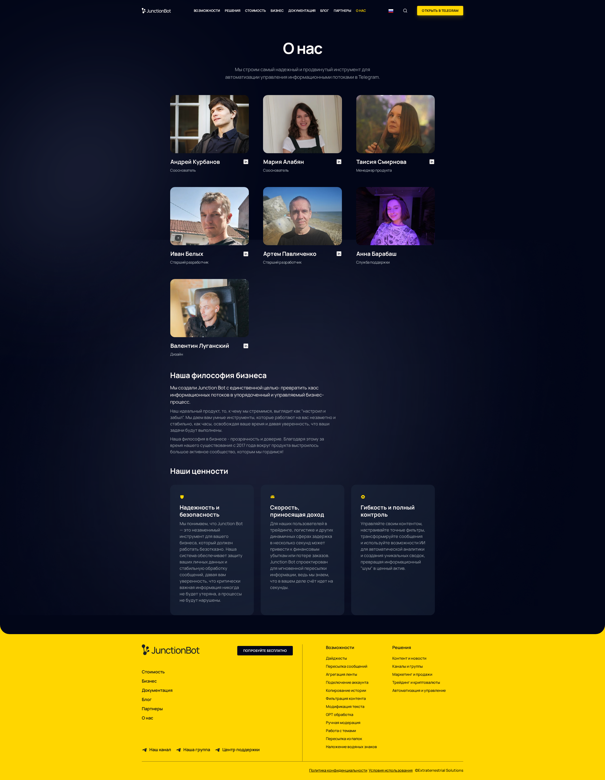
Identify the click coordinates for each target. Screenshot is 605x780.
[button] (207, 10)
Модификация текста (345, 706)
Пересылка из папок (344, 738)
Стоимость (255, 10)
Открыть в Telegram (440, 10)
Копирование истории (346, 690)
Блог (324, 10)
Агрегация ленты (341, 674)
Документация (301, 10)
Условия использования (391, 770)
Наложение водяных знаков (351, 746)
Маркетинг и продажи (412, 674)
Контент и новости (409, 658)
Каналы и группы (407, 666)
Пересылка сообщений (346, 666)
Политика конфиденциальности (338, 770)
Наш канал (160, 749)
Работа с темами (341, 730)
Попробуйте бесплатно (265, 650)
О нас (361, 10)
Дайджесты (336, 658)
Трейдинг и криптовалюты (416, 682)
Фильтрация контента (346, 698)
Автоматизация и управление (419, 690)
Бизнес (277, 10)
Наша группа (196, 749)
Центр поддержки (241, 749)
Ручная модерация (343, 722)
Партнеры (342, 10)
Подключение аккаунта (347, 682)
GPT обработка (339, 714)
